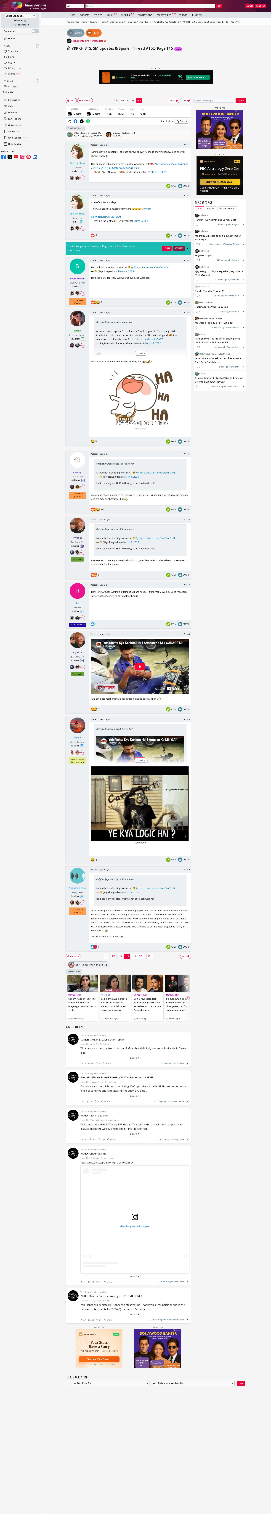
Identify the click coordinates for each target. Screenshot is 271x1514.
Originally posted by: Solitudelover (115, 463)
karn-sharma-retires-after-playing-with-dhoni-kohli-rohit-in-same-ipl (218, 340)
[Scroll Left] (69, 134)
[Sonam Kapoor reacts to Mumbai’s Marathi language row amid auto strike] (82, 983)
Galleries (13, 112)
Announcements (227, 208)
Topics (98, 15)
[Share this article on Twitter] (82, 121)
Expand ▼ (134, 1058)
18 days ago (166, 1063)
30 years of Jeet (204, 255)
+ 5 (83, 178)
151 (149, 956)
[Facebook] (3, 157)
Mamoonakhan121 (175, 1319)
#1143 (187, 260)
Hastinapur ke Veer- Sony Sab (211, 306)
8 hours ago (223, 224)
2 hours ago (224, 311)
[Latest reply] (187, 1063)
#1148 (187, 634)
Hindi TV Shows (206, 302)
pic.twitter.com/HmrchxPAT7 (147, 339)
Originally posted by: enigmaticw (114, 321)
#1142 (187, 195)
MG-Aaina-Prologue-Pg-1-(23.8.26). (214, 322)
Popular (211, 208)
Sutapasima (178, 1139)
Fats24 (236, 311)
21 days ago (161, 1101)
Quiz (110, 15)
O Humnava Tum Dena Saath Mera (214, 354)
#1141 (187, 144)
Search (240, 100)
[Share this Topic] (69, 121)
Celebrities (14, 100)
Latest (199, 208)
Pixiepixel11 (233, 327)
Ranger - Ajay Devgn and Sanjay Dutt (215, 219)
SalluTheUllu (233, 386)
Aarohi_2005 (233, 295)
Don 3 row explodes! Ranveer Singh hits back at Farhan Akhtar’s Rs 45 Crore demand (147, 1004)
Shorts (12, 131)
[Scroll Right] (188, 134)
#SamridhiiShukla (179, 163)
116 (134, 956)
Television (13, 51)
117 (140, 956)
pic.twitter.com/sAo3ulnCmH (154, 267)
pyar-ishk (179, 1063)
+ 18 (82, 752)
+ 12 (82, 552)
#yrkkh (94, 167)
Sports (11, 73)
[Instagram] (22, 157)
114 (120, 956)
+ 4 (83, 903)
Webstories (164, 15)
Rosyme (235, 224)
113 (113, 956)
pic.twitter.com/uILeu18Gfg (106, 216)
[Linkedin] (35, 157)
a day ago (219, 347)
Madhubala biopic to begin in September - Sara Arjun (218, 237)
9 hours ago (214, 244)
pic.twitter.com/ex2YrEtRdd (124, 167)
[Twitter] (10, 157)
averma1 (235, 366)
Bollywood (204, 215)
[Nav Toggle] (4, 6)
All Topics (13, 86)
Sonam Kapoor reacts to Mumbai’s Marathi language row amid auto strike (82, 1004)
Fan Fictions (14, 118)
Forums (8, 81)
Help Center (14, 144)
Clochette (234, 279)
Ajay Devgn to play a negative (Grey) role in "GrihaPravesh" (219, 273)
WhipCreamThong (231, 244)
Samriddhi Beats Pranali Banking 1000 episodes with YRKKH (116, 1077)
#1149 (187, 719)
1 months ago (163, 1139)
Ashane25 (179, 1281)
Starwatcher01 (177, 1101)
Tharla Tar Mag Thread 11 (209, 290)
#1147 (187, 584)
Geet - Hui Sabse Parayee (210, 318)
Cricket (202, 334)
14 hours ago (221, 279)
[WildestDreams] (70, 113)
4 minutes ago (218, 327)
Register (260, 6)
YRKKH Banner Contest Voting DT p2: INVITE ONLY (111, 1296)
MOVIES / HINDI (74, 995)
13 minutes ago (218, 386)
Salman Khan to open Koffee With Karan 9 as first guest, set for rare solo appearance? (179, 1004)
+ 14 (82, 345)
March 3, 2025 (158, 171)
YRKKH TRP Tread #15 (94, 1115)
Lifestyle (12, 68)
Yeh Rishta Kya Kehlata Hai (88, 40)
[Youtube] (16, 157)
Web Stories (14, 137)
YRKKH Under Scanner (94, 1153)
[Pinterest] (28, 157)
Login (250, 6)
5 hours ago (219, 295)
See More (8, 92)
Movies (12, 57)
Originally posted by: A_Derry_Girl (114, 728)
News (7, 46)
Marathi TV (204, 286)
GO (219, 6)
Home (11, 38)
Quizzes (12, 125)
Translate (23, 24)
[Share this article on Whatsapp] (88, 121)
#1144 (187, 312)
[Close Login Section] (187, 248)
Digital (11, 62)
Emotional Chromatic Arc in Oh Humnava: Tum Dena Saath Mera (218, 360)
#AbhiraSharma (161, 163)
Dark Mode (10, 31)
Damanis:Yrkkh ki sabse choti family (102, 1039)
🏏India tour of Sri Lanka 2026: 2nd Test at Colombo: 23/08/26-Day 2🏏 (219, 380)
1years (77, 114)
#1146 (187, 519)
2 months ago (165, 1281)
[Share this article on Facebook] (75, 121)
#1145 (187, 453)
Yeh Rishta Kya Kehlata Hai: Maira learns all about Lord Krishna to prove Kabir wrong (114, 1004)
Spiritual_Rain (233, 347)
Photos (197, 15)
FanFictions (145, 15)
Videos (12, 106)
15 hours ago (223, 260)
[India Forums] (29, 6)
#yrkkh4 (103, 167)
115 (127, 956)
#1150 (187, 869)
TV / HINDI (105, 995)
